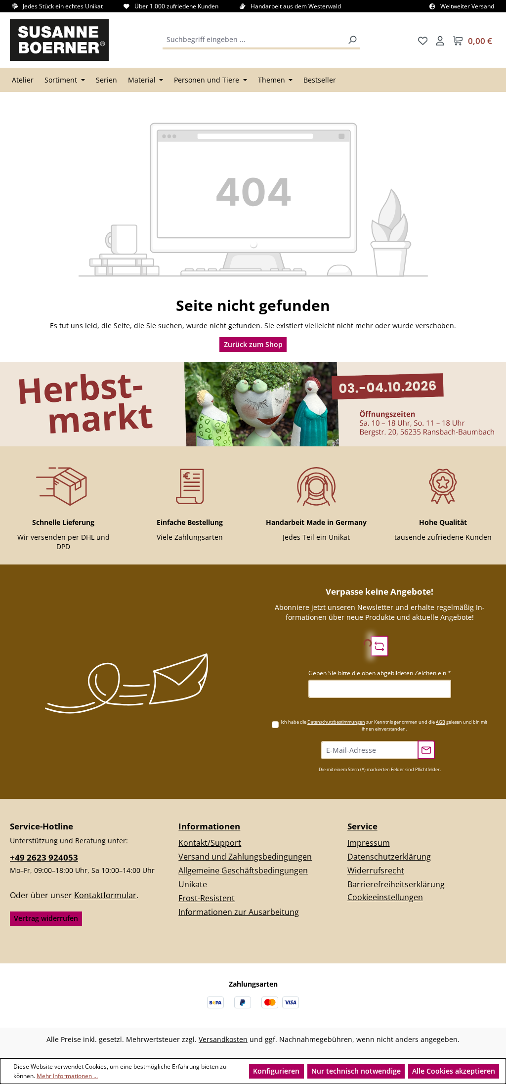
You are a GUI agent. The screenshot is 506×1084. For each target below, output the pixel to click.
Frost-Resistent (206, 898)
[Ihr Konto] (440, 40)
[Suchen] (352, 40)
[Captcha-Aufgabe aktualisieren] (379, 646)
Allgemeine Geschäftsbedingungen (243, 870)
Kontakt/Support (209, 842)
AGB (440, 722)
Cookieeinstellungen (385, 897)
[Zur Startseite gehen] (59, 40)
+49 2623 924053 (44, 858)
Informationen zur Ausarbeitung (238, 912)
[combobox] (254, 40)
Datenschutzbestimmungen (336, 722)
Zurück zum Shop (253, 344)
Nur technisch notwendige (356, 1071)
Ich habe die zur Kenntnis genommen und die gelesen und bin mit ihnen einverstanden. (384, 725)
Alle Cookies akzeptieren (453, 1071)
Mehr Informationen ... (67, 1076)
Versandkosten (223, 1039)
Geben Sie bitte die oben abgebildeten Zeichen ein (379, 673)
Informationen (209, 826)
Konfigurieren (276, 1071)
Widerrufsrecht (375, 870)
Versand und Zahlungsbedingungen (245, 856)
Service (362, 826)
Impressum (368, 842)
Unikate (192, 884)
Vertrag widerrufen (46, 918)
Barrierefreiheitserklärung (396, 884)
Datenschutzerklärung (389, 856)
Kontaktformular (105, 895)
